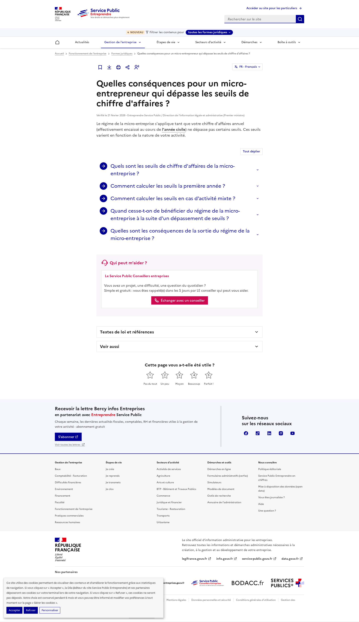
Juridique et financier (169, 502)
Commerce (163, 496)
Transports (163, 516)
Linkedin (269, 433)
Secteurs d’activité (208, 42)
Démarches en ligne (219, 469)
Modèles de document (220, 489)
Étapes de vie (166, 42)
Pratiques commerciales (69, 516)
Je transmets (113, 482)
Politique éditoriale (269, 469)
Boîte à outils (287, 42)
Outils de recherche (219, 496)
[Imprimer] (118, 67)
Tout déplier (251, 151)
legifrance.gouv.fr (194, 559)
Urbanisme (163, 522)
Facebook (246, 433)
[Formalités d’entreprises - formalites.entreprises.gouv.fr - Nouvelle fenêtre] (167, 583)
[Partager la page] (127, 67)
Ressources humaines (67, 522)
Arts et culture (165, 482)
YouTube (292, 433)
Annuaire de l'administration (224, 502)
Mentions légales (176, 600)
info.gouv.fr (224, 559)
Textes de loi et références (127, 332)
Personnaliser (50, 610)
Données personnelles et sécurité (211, 600)
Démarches (249, 42)
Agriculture (163, 476)
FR (248, 67)
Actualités (82, 42)
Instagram (281, 433)
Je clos (109, 489)
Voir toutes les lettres (68, 445)
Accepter (14, 610)
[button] (136, 67)
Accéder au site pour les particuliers (271, 8)
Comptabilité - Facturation (71, 476)
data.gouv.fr (290, 559)
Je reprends (112, 476)
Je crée (110, 469)
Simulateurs (214, 482)
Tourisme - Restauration (171, 509)
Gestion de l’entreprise (120, 42)
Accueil (59, 53)
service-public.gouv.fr (257, 559)
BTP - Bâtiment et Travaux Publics (176, 489)
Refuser (31, 610)
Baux (57, 469)
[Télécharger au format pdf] (109, 67)
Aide (261, 504)
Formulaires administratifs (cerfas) (227, 476)
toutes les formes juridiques (207, 32)
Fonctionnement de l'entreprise (87, 53)
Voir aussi (109, 346)
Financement (62, 496)
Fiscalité (59, 502)
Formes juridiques (121, 53)
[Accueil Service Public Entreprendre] (104, 17)
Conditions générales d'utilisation (256, 600)
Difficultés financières (68, 482)
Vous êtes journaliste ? (271, 497)
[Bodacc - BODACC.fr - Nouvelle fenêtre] (247, 583)
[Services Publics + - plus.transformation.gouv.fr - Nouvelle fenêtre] (287, 583)
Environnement (64, 489)
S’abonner (66, 436)
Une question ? (267, 511)
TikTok (257, 433)
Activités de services (169, 469)
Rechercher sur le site (300, 19)
